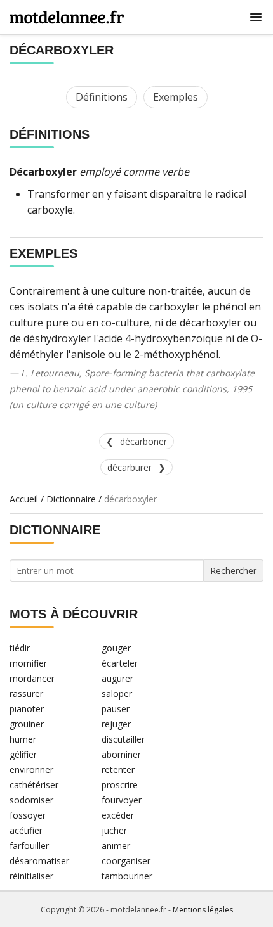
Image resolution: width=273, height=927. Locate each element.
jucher (114, 830)
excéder (118, 815)
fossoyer (28, 815)
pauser (116, 709)
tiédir (20, 648)
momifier (28, 663)
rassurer (26, 693)
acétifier (26, 830)
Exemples (175, 97)
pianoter (27, 709)
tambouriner (127, 876)
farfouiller (29, 846)
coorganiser (126, 861)
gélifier (23, 754)
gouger (116, 648)
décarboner (143, 441)
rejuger (116, 724)
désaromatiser (39, 861)
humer (23, 739)
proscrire (120, 785)
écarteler (120, 663)
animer (116, 846)
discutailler (123, 739)
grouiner (27, 724)
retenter (118, 770)
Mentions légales (203, 909)
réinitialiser (31, 876)
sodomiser (31, 800)
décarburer (129, 467)
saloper (117, 693)
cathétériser (34, 785)
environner (31, 770)
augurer (117, 678)
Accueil (24, 499)
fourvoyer (122, 800)
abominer (121, 754)
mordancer (32, 678)
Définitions (102, 97)
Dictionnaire (71, 499)
